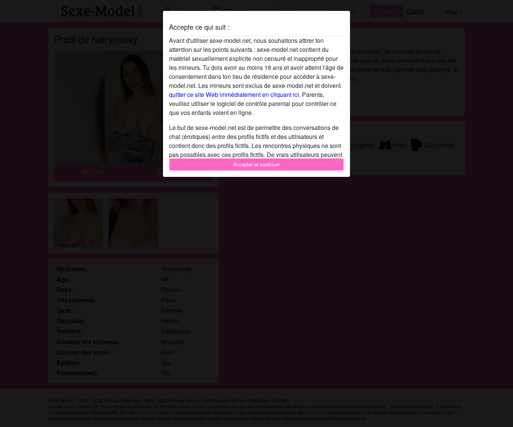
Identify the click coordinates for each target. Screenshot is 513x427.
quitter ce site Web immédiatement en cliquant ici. (234, 94)
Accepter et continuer (256, 164)
